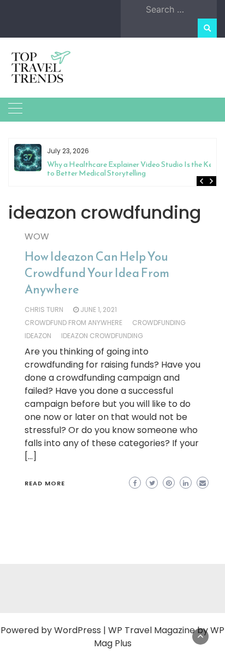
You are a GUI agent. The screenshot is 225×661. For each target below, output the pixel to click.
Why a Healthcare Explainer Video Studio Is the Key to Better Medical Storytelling (131, 169)
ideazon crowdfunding (102, 335)
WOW (37, 236)
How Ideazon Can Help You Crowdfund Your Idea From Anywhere (97, 273)
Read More (45, 483)
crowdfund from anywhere (73, 322)
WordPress (77, 630)
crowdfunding (159, 322)
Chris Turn (44, 309)
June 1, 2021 (98, 309)
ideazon (38, 335)
